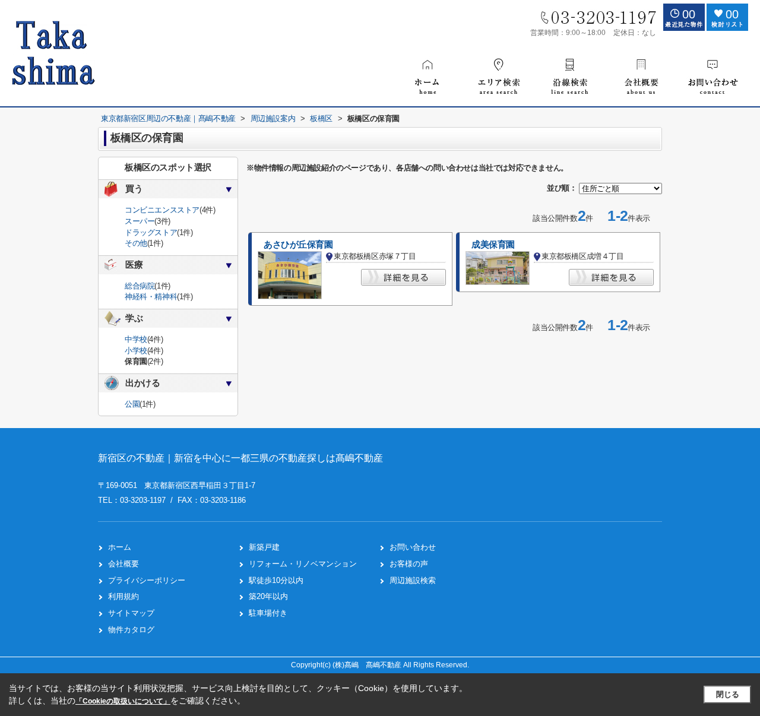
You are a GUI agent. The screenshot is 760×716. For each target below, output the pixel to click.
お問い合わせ (413, 547)
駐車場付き (268, 613)
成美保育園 (493, 244)
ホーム (119, 547)
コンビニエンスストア (162, 209)
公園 (132, 404)
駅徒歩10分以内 (276, 580)
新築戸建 (264, 547)
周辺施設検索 (413, 580)
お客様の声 (409, 563)
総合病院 (139, 285)
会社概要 (123, 563)
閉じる (727, 694)
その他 (136, 243)
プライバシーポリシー (146, 580)
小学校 (136, 350)
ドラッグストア (151, 232)
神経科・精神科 (151, 296)
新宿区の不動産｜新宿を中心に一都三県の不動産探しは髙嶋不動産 (240, 458)
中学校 (136, 339)
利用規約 (123, 596)
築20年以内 (268, 596)
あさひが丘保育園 (298, 244)
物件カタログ (131, 629)
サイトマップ (131, 613)
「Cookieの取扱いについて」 (122, 701)
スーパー (139, 221)
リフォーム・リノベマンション (303, 563)
